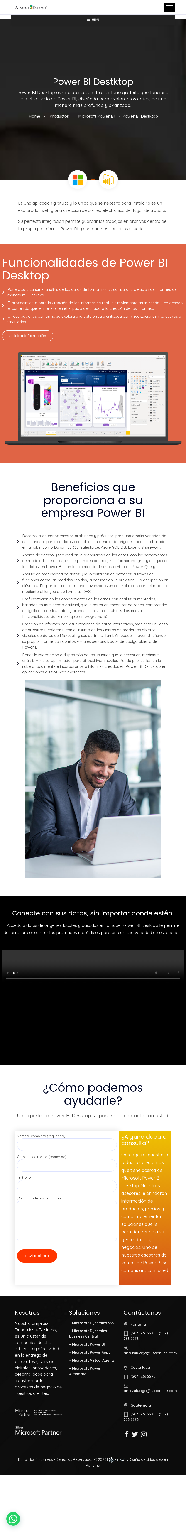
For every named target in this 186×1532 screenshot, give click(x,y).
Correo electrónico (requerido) (42, 1157)
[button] (27, 335)
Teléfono (24, 1177)
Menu (95, 20)
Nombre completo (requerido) (41, 1136)
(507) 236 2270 (143, 1333)
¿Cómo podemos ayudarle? (39, 1198)
